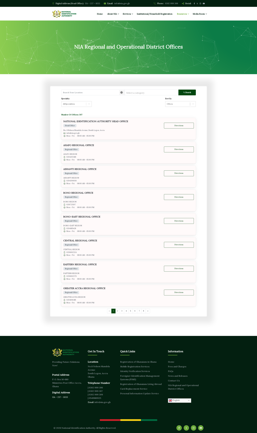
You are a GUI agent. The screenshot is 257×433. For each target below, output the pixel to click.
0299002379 (71, 276)
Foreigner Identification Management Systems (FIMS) (140, 378)
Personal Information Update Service (139, 393)
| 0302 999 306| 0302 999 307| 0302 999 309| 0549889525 (95, 392)
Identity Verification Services (135, 371)
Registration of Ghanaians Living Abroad (141, 384)
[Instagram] (193, 428)
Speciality (65, 99)
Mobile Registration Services (135, 366)
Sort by (168, 99)
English (176, 400)
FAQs (170, 371)
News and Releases (178, 376)
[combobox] (151, 92)
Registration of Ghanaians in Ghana (138, 361)
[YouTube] (200, 428)
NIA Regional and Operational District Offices (183, 387)
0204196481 (71, 300)
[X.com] (186, 428)
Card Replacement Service (133, 388)
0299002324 (71, 252)
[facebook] (179, 428)
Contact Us (174, 380)
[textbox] (151, 93)
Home (171, 361)
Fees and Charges (177, 366)
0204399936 (71, 181)
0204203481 (71, 157)
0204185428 (71, 228)
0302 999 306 (171, 3)
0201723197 (71, 205)
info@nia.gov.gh (122, 3)
